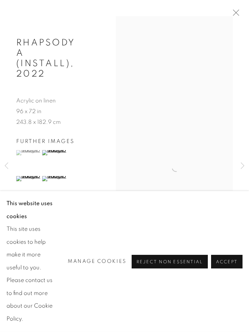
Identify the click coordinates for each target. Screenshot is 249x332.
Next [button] (242, 166)
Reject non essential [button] (169, 261)
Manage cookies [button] (97, 261)
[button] (28, 152)
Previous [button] (6, 166)
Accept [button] (227, 261)
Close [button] (234, 14)
